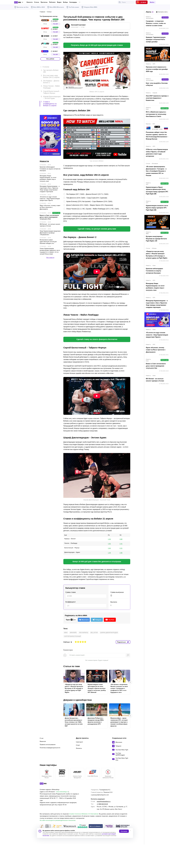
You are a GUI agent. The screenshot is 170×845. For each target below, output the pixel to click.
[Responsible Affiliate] (122, 826)
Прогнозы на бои (22, 7)
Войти (152, 2)
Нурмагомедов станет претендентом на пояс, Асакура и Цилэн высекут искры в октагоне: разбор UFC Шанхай (97, 688)
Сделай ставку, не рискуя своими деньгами (97, 229)
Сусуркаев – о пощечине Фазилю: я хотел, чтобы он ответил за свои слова (156, 23)
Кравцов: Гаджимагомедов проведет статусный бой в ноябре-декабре (155, 39)
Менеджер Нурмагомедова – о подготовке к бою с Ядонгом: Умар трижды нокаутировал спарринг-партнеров (157, 304)
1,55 (109, 543)
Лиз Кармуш (83, 632)
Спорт (78, 745)
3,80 (121, 539)
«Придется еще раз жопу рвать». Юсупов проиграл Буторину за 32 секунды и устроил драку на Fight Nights (74, 688)
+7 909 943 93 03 (102, 804)
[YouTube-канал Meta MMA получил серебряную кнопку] (48, 826)
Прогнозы (44, 2)
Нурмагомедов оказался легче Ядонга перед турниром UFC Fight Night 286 (157, 208)
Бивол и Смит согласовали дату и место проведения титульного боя (156, 366)
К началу (46, 64)
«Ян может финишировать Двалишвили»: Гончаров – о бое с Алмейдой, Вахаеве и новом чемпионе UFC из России (156, 171)
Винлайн (73, 632)
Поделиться (121, 642)
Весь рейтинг (50, 59)
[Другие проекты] (18, 2)
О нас (41, 738)
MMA (65, 632)
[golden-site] (56, 826)
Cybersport (79, 742)
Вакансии (43, 741)
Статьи (36, 2)
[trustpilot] (82, 826)
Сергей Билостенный (72, 636)
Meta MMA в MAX (39, 7)
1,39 (109, 553)
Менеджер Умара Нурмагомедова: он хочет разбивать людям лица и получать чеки (155, 287)
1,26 (109, 539)
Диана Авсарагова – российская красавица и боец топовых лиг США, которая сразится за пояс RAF (74, 722)
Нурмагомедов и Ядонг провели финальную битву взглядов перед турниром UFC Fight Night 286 (157, 190)
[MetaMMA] (45, 784)
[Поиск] (120, 2)
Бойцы (65, 2)
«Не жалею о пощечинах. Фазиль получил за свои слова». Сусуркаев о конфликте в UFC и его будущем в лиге (119, 688)
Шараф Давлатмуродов (109, 632)
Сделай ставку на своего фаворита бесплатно (96, 339)
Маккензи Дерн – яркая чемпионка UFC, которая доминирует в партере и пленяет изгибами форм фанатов (119, 722)
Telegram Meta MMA (90, 7)
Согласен (124, 831)
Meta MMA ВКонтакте (56, 7)
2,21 (121, 548)
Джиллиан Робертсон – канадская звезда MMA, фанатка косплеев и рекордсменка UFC (96, 721)
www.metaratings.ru (62, 791)
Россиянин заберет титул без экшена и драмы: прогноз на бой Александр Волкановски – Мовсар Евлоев (157, 135)
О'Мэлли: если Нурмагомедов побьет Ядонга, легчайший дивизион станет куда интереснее (157, 153)
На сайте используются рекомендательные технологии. (58, 820)
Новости (30, 2)
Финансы (79, 748)
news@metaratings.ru (103, 801)
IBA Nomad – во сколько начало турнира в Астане (155, 380)
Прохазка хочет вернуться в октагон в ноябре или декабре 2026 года (157, 69)
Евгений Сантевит (78, 25)
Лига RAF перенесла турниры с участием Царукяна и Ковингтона (157, 98)
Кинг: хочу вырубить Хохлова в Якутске (157, 84)
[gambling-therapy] (109, 826)
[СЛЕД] (130, 682)
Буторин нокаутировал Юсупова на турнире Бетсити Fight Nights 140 (156, 239)
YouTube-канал (74, 7)
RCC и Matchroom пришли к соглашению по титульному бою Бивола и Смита (156, 114)
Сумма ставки (70, 592)
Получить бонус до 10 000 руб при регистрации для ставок (97, 45)
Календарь (73, 2)
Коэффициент (70, 602)
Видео (59, 2)
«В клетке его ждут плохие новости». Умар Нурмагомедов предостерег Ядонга (157, 335)
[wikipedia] (69, 826)
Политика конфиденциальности (50, 747)
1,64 (109, 548)
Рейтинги (52, 2)
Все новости (50, 247)
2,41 (121, 543)
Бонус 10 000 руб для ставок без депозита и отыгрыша (97, 562)
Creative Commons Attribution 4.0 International (83, 814)
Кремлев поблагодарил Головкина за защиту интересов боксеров (154, 271)
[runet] (42, 826)
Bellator (94, 632)
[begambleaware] (96, 826)
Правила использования (47, 744)
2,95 (121, 553)
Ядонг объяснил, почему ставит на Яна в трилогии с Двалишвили (155, 350)
